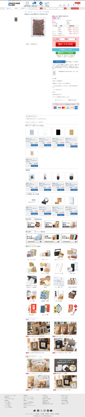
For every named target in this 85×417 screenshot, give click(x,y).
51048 (30, 159)
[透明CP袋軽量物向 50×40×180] (58, 177)
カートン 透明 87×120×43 (70, 208)
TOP (25, 11)
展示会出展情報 (64, 400)
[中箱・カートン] (45, 253)
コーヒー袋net (7, 405)
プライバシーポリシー (29, 413)
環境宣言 (47, 413)
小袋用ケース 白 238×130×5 (31, 208)
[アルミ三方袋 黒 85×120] (58, 132)
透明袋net (25, 395)
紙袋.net (25, 407)
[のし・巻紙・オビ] (58, 280)
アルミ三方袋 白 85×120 (43, 139)
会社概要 (42, 413)
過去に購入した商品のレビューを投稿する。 (35, 122)
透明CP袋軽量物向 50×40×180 (58, 184)
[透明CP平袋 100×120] (32, 177)
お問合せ (52, 413)
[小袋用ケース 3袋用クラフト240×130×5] (58, 200)
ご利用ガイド (45, 395)
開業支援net (7, 397)
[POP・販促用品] (58, 294)
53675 (57, 207)
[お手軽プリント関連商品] (31, 280)
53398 (43, 207)
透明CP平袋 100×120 (30, 184)
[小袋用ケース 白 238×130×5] (32, 200)
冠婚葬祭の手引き (45, 402)
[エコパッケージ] (31, 267)
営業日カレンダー (64, 403)
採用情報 (57, 413)
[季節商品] (72, 308)
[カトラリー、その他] (58, 267)
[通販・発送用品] (72, 253)
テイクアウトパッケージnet (10, 395)
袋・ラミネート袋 (37, 11)
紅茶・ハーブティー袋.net (29, 398)
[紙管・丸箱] (72, 267)
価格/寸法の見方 (72, 100)
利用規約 (37, 413)
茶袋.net (25, 400)
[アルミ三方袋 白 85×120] (45, 132)
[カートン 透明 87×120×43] (71, 200)
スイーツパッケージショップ (29, 405)
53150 (30, 207)
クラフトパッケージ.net (28, 397)
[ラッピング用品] (31, 294)
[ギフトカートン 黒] (45, 200)
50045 (70, 138)
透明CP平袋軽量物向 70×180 (44, 184)
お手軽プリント (24, 8)
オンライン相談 (64, 397)
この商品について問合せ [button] (72, 61)
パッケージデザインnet (9, 398)
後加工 (16, 8)
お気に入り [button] (59, 61)
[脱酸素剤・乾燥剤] (45, 294)
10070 (30, 138)
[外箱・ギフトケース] (58, 253)
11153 (57, 183)
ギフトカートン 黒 (42, 208)
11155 (70, 183)
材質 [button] (54, 73)
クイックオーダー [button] (75, 8)
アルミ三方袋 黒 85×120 (57, 139)
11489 (57, 138)
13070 (70, 207)
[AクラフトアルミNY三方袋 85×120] (71, 132)
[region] (52, 12)
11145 (43, 138)
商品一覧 (8, 8)
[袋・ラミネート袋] (31, 253)
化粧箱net (6, 400)
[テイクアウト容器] (45, 267)
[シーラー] (72, 294)
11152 (43, 183)
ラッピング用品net (8, 407)
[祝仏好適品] (31, 308)
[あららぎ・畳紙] (45, 308)
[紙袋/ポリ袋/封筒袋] (72, 280)
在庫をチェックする (66, 49)
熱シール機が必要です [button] (32, 44)
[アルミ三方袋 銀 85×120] (32, 132)
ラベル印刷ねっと (8, 403)
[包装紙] (45, 280)
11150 (30, 183)
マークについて (59, 100)
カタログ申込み (64, 398)
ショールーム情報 (64, 402)
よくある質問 (45, 397)
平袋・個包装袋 (46, 11)
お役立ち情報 (45, 400)
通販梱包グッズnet (27, 403)
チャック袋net (7, 402)
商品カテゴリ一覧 (64, 395)
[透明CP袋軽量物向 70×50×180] (71, 177)
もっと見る (32, 319)
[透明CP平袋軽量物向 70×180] (45, 177)
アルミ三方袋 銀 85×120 (30, 139)
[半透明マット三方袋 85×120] (32, 153)
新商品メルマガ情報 (46, 398)
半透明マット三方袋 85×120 (31, 160)
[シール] (58, 308)
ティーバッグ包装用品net (28, 402)
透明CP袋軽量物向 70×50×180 (71, 184)
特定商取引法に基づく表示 (47, 403)
